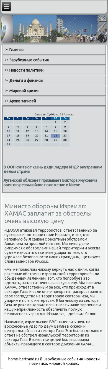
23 (65, 135)
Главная (16, 49)
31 (8, 144)
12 (27, 131)
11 (17, 131)
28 (46, 139)
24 (8, 139)
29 (55, 139)
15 (55, 131)
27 (36, 139)
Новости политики (26, 70)
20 (36, 135)
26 (27, 139)
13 (36, 131)
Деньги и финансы (26, 80)
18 (18, 135)
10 (8, 131)
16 (65, 131)
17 (8, 135)
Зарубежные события (29, 60)
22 (55, 135)
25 (18, 139)
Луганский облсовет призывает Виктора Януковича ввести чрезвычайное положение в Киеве (50, 182)
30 (65, 139)
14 (46, 131)
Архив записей (22, 101)
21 (46, 135)
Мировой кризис (24, 91)
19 (27, 135)
